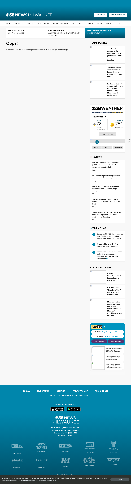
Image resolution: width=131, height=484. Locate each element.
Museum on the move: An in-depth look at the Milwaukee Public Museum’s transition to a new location (114, 309)
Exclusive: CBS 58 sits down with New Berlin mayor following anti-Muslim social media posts (115, 89)
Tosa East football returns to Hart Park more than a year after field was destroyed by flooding (114, 54)
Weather (19, 23)
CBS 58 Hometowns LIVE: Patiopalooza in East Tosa (114, 277)
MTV (99, 23)
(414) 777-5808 (73, 430)
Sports (30, 23)
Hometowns (43, 23)
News (8, 23)
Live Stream (43, 391)
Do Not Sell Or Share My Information (69, 396)
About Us (110, 23)
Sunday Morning (60, 23)
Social (26, 391)
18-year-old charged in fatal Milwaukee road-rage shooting (109, 245)
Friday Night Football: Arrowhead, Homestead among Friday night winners (105, 188)
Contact (60, 391)
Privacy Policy (80, 391)
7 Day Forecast (108, 134)
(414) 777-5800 (71, 433)
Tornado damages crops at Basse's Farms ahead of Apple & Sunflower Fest (114, 72)
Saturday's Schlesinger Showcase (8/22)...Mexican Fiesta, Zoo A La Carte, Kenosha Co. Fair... (105, 165)
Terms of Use (101, 391)
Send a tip (101, 15)
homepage (63, 50)
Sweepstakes (77, 23)
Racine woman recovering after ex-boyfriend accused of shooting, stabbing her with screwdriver (109, 255)
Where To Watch (118, 15)
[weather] (94, 124)
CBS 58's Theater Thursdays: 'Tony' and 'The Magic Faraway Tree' (114, 291)
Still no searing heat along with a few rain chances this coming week (106, 177)
